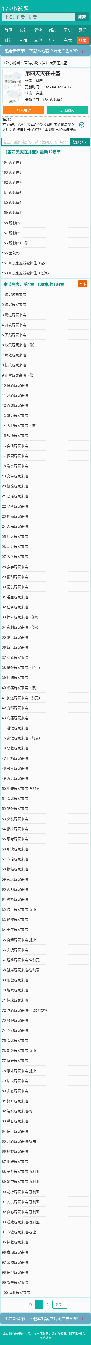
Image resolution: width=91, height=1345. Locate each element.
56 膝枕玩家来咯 (15, 848)
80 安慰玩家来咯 (15, 1090)
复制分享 (80, 141)
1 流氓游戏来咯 (14, 294)
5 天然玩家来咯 (14, 334)
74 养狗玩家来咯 (15, 1030)
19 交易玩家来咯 (15, 475)
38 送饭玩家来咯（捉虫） (22, 667)
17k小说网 (15, 8)
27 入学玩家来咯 (15, 556)
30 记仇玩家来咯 (15, 586)
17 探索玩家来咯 (15, 455)
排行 (53, 40)
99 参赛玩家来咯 (15, 1282)
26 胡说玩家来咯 (15, 546)
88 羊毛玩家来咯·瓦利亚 (21, 1171)
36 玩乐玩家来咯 (15, 647)
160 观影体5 (11, 202)
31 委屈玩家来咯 (15, 596)
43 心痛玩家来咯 (15, 717)
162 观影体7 (11, 182)
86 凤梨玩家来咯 (15, 1151)
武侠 (38, 30)
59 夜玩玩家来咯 (15, 879)
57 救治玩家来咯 (15, 858)
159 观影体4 (11, 212)
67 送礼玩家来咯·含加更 (21, 959)
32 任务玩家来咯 (15, 606)
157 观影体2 (11, 232)
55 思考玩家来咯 (15, 838)
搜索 (82, 17)
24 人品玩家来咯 (15, 526)
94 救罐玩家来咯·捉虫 (19, 1231)
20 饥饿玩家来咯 (15, 485)
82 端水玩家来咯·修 (17, 1110)
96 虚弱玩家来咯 (15, 1252)
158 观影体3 (11, 222)
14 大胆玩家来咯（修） (20, 425)
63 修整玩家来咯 (15, 919)
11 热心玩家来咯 (15, 395)
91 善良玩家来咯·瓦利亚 (21, 1201)
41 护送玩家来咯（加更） (22, 697)
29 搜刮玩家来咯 (15, 576)
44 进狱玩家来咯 (15, 727)
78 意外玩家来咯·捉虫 (19, 1070)
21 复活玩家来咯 (15, 495)
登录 (83, 40)
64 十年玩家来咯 (15, 929)
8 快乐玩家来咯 (14, 364)
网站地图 (45, 1338)
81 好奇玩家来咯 (15, 1100)
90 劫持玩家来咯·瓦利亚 (21, 1191)
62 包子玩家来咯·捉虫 (19, 909)
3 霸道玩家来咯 (14, 314)
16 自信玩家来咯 (15, 445)
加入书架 (24, 110)
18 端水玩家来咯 (15, 465)
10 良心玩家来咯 (15, 385)
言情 (23, 40)
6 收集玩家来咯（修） (19, 344)
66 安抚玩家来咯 (15, 949)
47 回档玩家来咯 (15, 758)
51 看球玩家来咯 (15, 798)
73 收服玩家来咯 (15, 1020)
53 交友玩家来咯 (15, 818)
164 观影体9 (52, 99)
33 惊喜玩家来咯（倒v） (21, 616)
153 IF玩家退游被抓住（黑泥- (25, 272)
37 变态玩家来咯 (15, 657)
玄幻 (23, 30)
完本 (68, 40)
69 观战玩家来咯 (15, 979)
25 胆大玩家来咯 (15, 536)
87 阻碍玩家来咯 (15, 1161)
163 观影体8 (11, 172)
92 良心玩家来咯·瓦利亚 (21, 1211)
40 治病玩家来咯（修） (20, 687)
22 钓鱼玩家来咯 (15, 506)
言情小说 (31, 62)
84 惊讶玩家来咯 (15, 1131)
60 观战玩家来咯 (15, 889)
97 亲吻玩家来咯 (15, 1262)
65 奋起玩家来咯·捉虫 (19, 939)
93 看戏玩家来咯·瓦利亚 (21, 1221)
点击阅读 (67, 110)
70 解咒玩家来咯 (15, 989)
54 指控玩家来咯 (15, 828)
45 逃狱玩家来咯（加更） (22, 737)
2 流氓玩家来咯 (14, 304)
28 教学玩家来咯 (15, 566)
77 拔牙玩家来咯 (15, 1060)
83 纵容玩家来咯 (15, 1120)
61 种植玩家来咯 (15, 899)
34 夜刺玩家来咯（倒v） (21, 627)
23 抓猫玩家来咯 (15, 516)
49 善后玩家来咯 (15, 778)
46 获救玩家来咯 (15, 747)
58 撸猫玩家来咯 (15, 868)
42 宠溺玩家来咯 (15, 707)
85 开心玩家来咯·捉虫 (19, 1141)
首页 (8, 30)
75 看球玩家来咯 (15, 1040)
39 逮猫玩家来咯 (15, 677)
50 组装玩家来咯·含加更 (21, 788)
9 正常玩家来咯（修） (19, 375)
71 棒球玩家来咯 (15, 1000)
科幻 (8, 40)
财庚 (39, 80)
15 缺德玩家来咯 (15, 435)
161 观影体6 (11, 192)
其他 (38, 40)
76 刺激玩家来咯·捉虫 (19, 1050)
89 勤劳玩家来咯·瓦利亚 (21, 1181)
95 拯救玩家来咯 (15, 1241)
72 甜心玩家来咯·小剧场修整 (24, 1010)
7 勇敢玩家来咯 (14, 354)
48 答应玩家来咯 (15, 768)
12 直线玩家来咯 (15, 405)
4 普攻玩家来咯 (14, 324)
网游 (83, 30)
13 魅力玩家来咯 (15, 415)
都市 (53, 30)
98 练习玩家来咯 (15, 1272)
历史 (68, 30)
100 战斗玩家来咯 (16, 1292)
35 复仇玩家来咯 (15, 637)
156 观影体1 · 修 (15, 242)
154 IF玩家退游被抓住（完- (23, 262)
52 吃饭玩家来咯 (15, 808)
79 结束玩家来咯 (15, 1080)
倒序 (82, 283)
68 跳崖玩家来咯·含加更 (21, 969)
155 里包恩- (11, 252)
